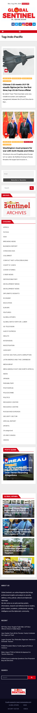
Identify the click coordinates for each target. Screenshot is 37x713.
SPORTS (6, 426)
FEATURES (7, 312)
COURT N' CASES (9, 265)
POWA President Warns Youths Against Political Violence (17, 569)
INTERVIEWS (7, 341)
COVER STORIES (9, 270)
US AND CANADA (7, 81)
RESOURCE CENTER (10, 402)
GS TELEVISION (8, 326)
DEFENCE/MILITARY (16, 78)
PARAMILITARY (8, 383)
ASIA (5, 237)
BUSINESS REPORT (10, 246)
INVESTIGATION (9, 345)
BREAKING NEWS (9, 241)
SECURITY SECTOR (10, 416)
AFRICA (6, 227)
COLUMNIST (7, 255)
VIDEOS (6, 440)
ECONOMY (7, 298)
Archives (6, 232)
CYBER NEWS (8, 274)
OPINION (6, 378)
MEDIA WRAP (8, 364)
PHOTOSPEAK (8, 388)
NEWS (5, 374)
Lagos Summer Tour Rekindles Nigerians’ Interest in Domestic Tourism (15, 549)
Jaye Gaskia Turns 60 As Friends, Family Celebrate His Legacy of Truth (17, 531)
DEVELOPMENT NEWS (11, 289)
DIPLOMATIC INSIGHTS (11, 293)
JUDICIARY (7, 350)
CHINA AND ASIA (7, 78)
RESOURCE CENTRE (27, 78)
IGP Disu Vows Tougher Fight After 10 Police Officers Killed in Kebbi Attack (16, 511)
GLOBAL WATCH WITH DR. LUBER (15, 322)
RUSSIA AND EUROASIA (17, 141)
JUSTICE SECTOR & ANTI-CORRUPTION (17, 355)
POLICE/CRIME (8, 393)
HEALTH (6, 336)
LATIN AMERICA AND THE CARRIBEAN (16, 359)
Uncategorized (8, 430)
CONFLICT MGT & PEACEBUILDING (15, 260)
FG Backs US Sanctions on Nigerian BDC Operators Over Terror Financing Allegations (18, 471)
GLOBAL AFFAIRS (9, 317)
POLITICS (6, 397)
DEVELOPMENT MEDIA (11, 284)
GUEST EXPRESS (9, 331)
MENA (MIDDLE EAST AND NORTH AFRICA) (18, 369)
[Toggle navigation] (20, 31)
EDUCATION (7, 303)
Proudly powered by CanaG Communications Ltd (18, 702)
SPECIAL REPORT (28, 141)
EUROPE (6, 307)
